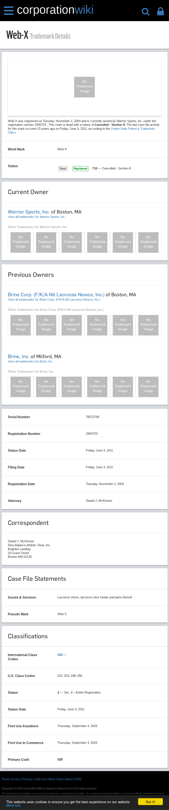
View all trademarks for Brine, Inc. (30, 361)
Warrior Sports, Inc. (29, 212)
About (69, 779)
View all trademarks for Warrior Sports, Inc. (37, 216)
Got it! (150, 801)
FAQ (78, 779)
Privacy (27, 779)
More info (13, 805)
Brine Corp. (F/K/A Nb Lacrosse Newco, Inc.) (56, 295)
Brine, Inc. (18, 356)
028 (60, 654)
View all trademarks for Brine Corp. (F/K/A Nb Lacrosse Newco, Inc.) (54, 299)
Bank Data (55, 779)
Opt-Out (40, 779)
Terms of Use (11, 779)
